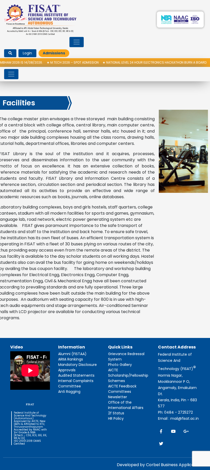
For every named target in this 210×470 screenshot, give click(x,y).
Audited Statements (76, 375)
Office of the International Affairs (125, 405)
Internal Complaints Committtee (75, 383)
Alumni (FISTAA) (72, 353)
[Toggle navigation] (76, 42)
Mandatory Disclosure (77, 364)
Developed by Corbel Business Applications (160, 465)
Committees (119, 391)
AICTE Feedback (122, 386)
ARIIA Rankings (70, 359)
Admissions (54, 53)
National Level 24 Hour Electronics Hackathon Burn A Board (145, 62)
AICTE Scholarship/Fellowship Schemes (128, 375)
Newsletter (117, 396)
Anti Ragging (69, 391)
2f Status (116, 413)
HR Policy (116, 418)
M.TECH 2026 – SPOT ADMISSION (63, 62)
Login (27, 53)
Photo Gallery (120, 364)
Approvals (67, 370)
